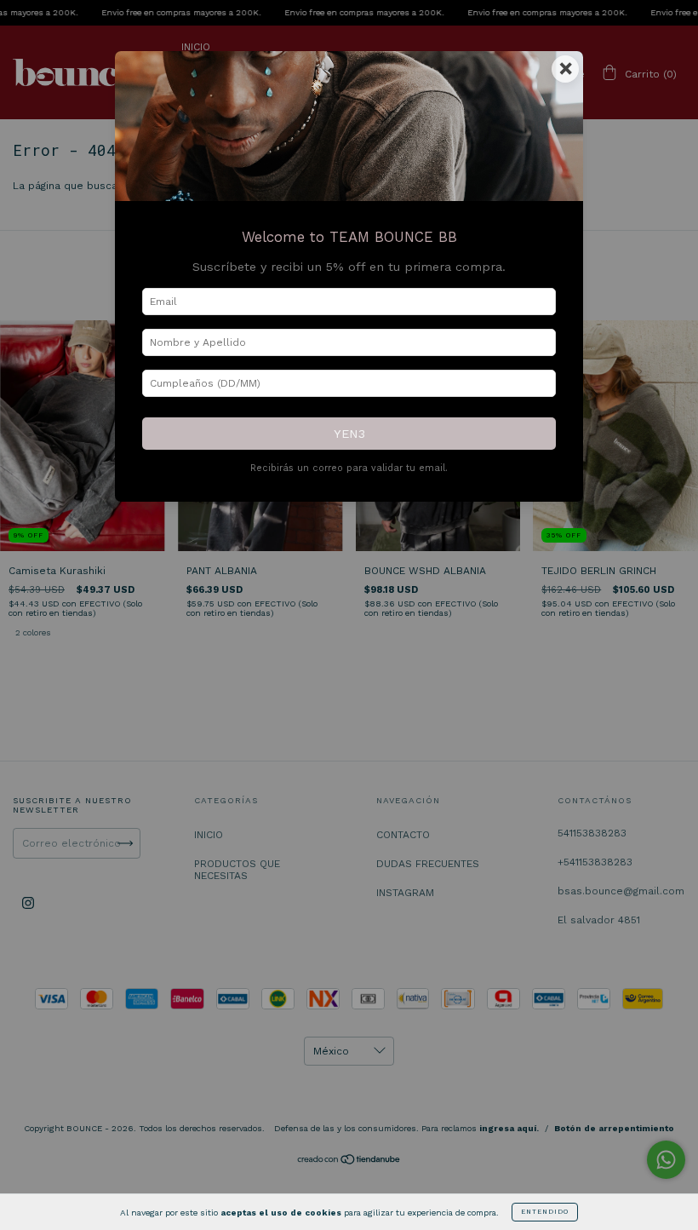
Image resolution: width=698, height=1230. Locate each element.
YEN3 (349, 433)
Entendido (545, 1212)
